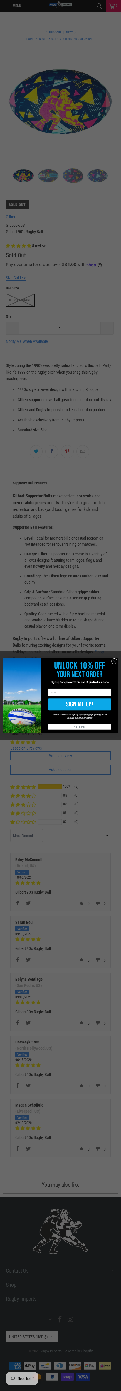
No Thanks (79, 727)
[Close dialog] (114, 661)
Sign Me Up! (79, 704)
